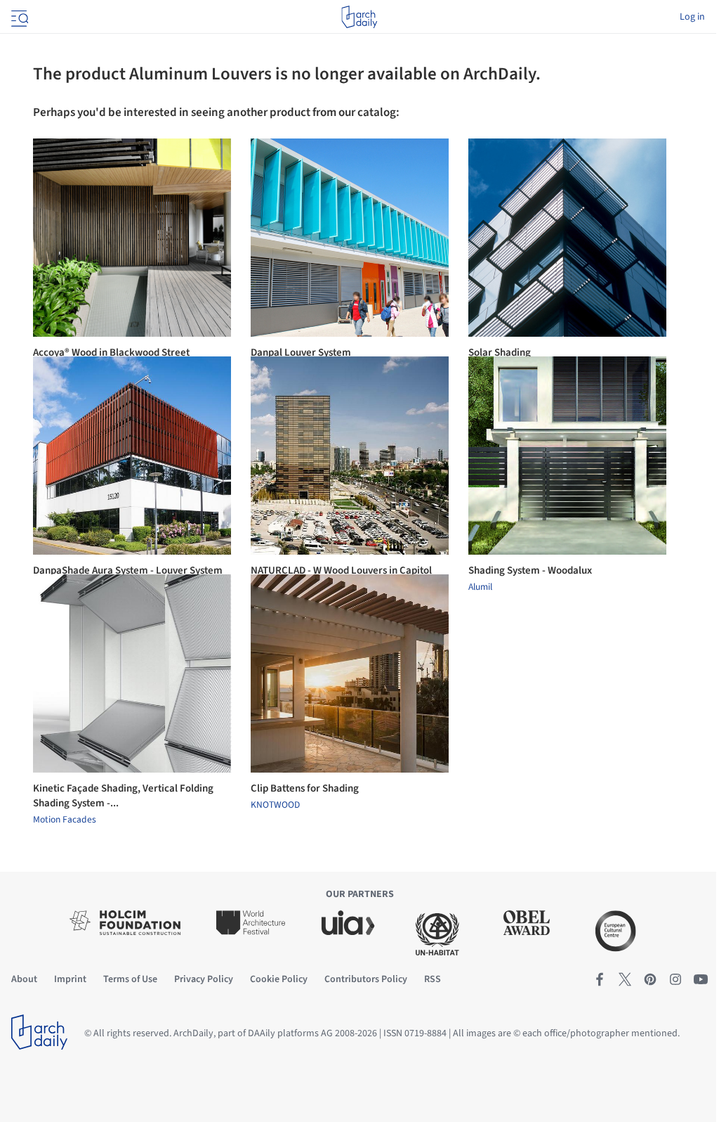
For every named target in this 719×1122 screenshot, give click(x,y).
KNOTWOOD (275, 805)
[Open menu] (18, 17)
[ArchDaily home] (359, 17)
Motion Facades (64, 819)
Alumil (480, 587)
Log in (692, 17)
